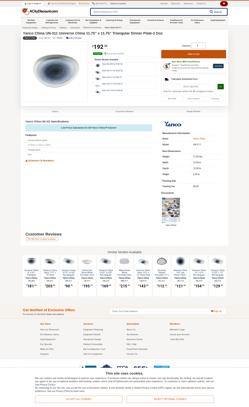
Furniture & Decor (155, 20)
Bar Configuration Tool (94, 349)
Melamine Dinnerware (92, 27)
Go (220, 86)
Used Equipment (218, 20)
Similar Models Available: (107, 59)
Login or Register (33, 4)
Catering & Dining (114, 20)
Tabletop (63, 28)
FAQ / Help (131, 344)
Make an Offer (47, 349)
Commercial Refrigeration (52, 21)
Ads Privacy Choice (45, 384)
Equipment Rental (91, 334)
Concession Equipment (135, 21)
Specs (55, 111)
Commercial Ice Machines (72, 21)
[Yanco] (173, 124)
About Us (131, 329)
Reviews (124, 111)
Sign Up (217, 311)
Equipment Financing (93, 329)
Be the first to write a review (42, 239)
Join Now (218, 66)
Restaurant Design (92, 339)
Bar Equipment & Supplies (93, 21)
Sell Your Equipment (92, 354)
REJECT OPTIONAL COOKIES (170, 399)
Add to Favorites (75, 38)
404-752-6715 (101, 3)
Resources (175, 3)
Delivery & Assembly (92, 344)
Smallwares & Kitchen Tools (176, 21)
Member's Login (177, 329)
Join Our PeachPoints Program (63, 3)
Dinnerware (75, 28)
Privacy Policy (63, 391)
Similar (193, 111)
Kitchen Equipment (31, 21)
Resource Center (135, 339)
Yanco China (29, 38)
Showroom (188, 3)
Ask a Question (194, 99)
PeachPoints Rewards (137, 349)
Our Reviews (132, 334)
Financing (84, 3)
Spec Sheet (172, 99)
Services (164, 3)
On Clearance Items (197, 21)
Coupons (44, 354)
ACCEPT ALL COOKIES (78, 399)
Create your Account (180, 334)
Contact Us (201, 3)
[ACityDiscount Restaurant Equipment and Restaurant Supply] (40, 11)
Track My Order (177, 339)
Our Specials (46, 344)
